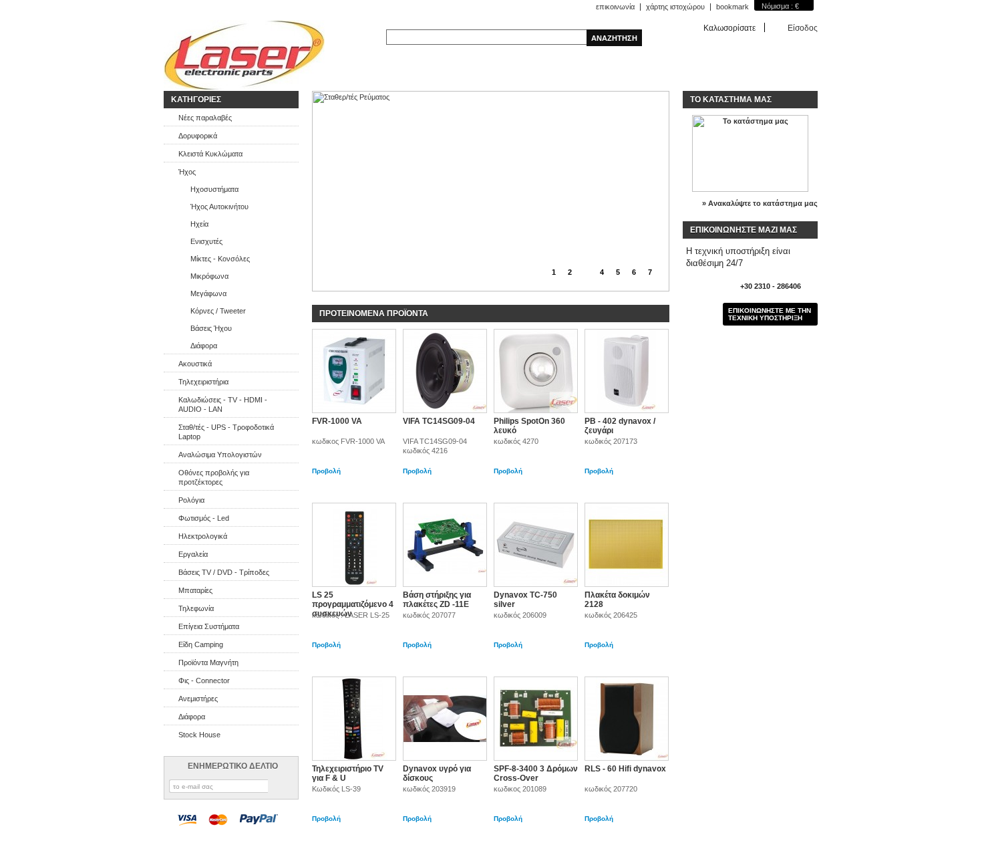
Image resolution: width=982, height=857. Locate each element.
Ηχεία (199, 224)
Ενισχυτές (206, 241)
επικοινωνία (615, 7)
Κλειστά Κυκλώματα (210, 154)
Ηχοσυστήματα (214, 189)
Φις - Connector (204, 681)
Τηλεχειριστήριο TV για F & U (347, 773)
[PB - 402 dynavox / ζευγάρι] (627, 371)
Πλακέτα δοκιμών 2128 (617, 599)
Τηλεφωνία (196, 608)
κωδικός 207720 (611, 789)
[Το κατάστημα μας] (750, 189)
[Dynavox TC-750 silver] (536, 545)
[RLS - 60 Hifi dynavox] (627, 719)
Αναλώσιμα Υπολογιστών (220, 455)
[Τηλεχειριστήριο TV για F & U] (354, 719)
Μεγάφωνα (208, 293)
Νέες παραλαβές (205, 118)
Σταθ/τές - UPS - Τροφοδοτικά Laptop (226, 432)
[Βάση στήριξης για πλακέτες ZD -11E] (445, 545)
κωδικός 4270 (516, 441)
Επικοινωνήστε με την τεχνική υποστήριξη (769, 314)
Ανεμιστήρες (198, 699)
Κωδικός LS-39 (336, 789)
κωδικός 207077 (429, 615)
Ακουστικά (195, 364)
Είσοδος (803, 27)
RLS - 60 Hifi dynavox (625, 768)
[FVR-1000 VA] (354, 371)
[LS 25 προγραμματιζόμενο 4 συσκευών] (354, 545)
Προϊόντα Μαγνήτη (208, 662)
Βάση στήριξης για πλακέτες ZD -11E (437, 599)
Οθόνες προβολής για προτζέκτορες (213, 477)
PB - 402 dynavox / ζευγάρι (620, 425)
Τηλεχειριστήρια (203, 382)
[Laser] (244, 55)
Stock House (199, 735)
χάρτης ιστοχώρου (675, 7)
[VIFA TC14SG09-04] (445, 371)
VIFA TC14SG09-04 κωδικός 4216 (435, 446)
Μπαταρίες (195, 590)
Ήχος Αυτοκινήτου (219, 207)
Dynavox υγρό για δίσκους (437, 773)
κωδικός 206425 (611, 615)
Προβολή (326, 471)
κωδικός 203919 (429, 789)
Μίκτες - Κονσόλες (220, 259)
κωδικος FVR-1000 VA (348, 441)
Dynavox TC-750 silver (525, 599)
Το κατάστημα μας (731, 99)
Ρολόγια (191, 500)
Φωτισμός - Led (203, 518)
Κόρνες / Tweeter (218, 311)
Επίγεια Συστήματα (208, 626)
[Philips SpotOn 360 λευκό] (536, 371)
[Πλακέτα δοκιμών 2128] (627, 545)
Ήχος (187, 172)
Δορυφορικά (197, 136)
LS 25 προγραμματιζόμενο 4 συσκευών (352, 604)
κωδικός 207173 (611, 441)
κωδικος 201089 (520, 789)
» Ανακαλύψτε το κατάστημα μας (760, 203)
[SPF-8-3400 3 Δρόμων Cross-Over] (536, 719)
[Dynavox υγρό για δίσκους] (445, 719)
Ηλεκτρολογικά (202, 536)
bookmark (732, 7)
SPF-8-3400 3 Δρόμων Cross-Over (536, 773)
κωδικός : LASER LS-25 (350, 615)
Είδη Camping (200, 644)
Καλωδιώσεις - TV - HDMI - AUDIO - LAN (222, 404)
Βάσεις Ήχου (211, 328)
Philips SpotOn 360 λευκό (529, 425)
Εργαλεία (193, 554)
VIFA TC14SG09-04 (439, 421)
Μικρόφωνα (209, 276)
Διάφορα (203, 346)
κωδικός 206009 (520, 615)
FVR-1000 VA (337, 421)
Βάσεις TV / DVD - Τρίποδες (223, 572)
